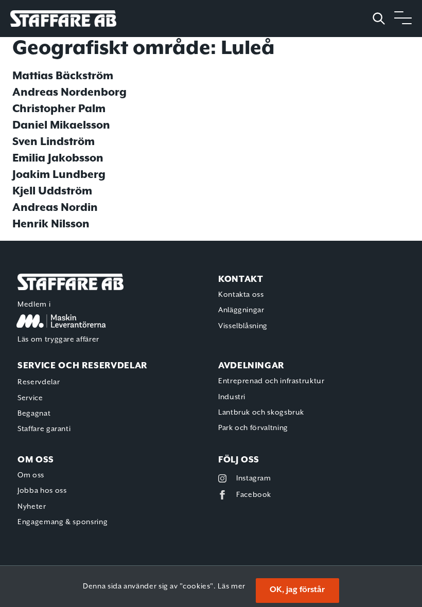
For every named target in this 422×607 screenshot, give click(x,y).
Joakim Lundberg (59, 175)
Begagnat (33, 413)
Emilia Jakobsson (57, 158)
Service (30, 398)
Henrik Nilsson (51, 224)
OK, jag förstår (297, 590)
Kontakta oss (241, 295)
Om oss (30, 475)
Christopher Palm (59, 109)
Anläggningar (241, 310)
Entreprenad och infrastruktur (271, 381)
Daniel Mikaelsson (61, 125)
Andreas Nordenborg (69, 92)
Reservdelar (38, 382)
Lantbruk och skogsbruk (261, 412)
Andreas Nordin (55, 208)
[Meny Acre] (403, 18)
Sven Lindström (53, 142)
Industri (231, 397)
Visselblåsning (243, 326)
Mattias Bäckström (62, 76)
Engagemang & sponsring (62, 522)
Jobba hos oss (41, 491)
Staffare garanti (44, 429)
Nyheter (31, 507)
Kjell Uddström (52, 191)
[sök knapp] (383, 18)
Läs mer (231, 586)
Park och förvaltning (253, 428)
